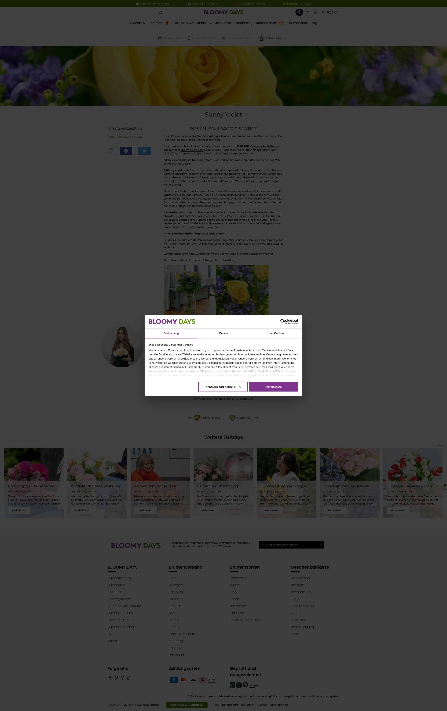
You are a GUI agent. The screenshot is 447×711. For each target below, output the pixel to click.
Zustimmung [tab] (171, 333)
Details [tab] (223, 333)
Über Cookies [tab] (276, 333)
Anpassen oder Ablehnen (221, 386)
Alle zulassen (273, 386)
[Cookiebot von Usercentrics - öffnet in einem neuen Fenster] (283, 321)
